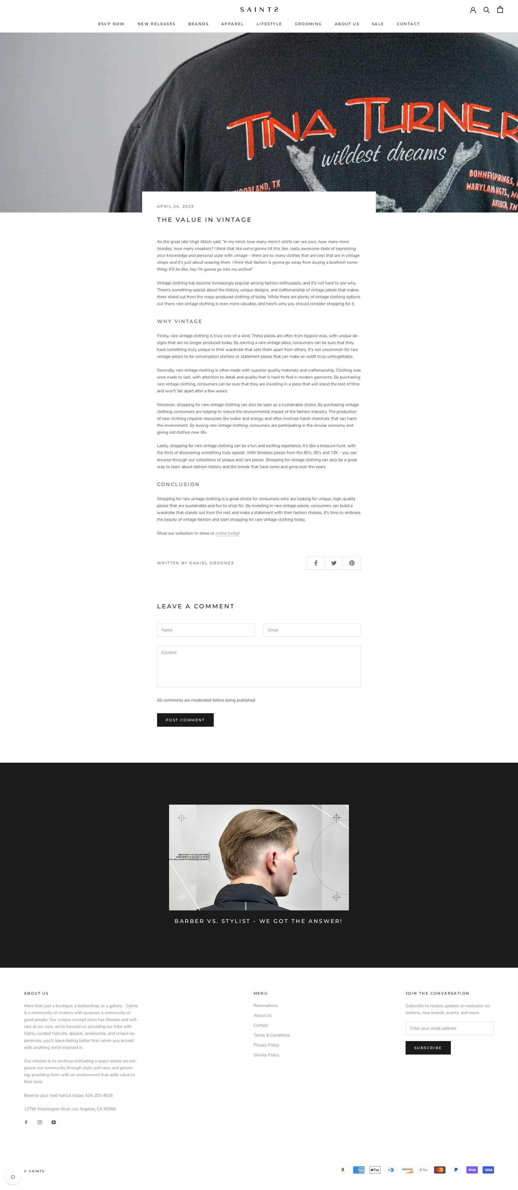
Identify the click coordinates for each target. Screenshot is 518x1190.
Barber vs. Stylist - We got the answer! (258, 921)
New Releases (157, 24)
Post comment (185, 720)
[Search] (487, 9)
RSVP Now (111, 24)
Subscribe (428, 1048)
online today (227, 533)
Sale (378, 24)
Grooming (308, 24)
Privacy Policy (266, 1045)
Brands (198, 24)
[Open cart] (500, 9)
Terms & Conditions (272, 1035)
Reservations (266, 1005)
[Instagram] (40, 1122)
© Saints (34, 1171)
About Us (347, 24)
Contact (408, 24)
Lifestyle (269, 24)
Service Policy (266, 1055)
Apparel (232, 24)
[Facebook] (26, 1122)
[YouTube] (54, 1122)
